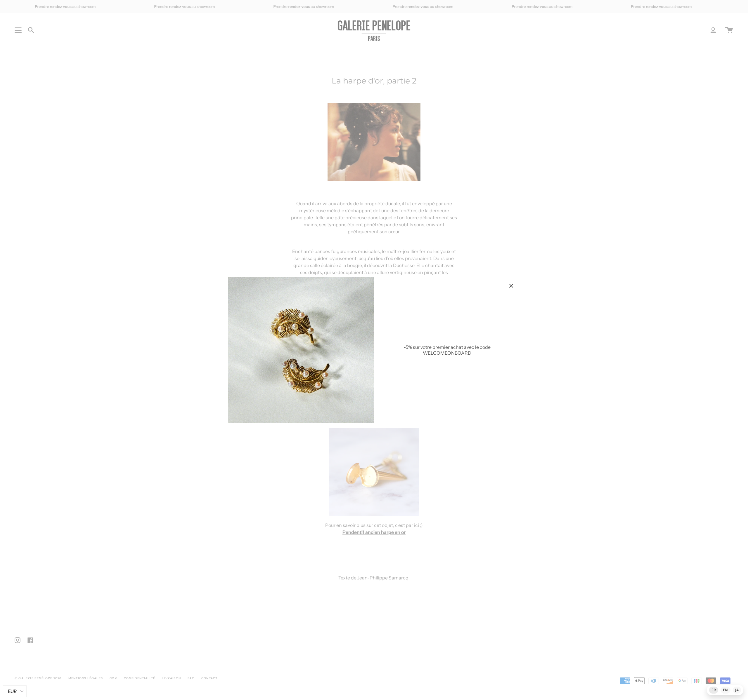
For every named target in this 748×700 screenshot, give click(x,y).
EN (725, 689)
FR (713, 689)
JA (737, 689)
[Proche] (511, 286)
